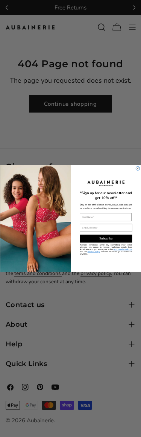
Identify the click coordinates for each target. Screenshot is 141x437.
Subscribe (105, 238)
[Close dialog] (138, 169)
